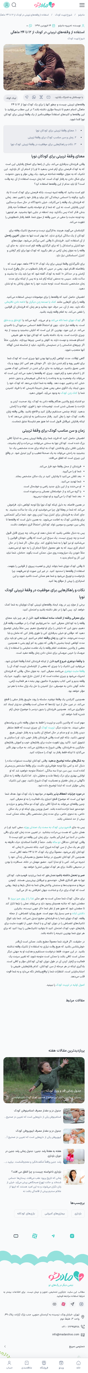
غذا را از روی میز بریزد (22, 899)
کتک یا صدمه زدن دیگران (42, 302)
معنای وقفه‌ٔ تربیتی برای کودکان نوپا (55, 131)
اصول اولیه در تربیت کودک (70, 985)
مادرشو (81, 15)
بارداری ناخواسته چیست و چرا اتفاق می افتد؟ (36, 1172)
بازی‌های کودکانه (26, 1214)
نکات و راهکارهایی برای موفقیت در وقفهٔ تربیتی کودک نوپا (42, 144)
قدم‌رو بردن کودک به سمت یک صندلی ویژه (47, 827)
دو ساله (56, 842)
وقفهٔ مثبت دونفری (74, 671)
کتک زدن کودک (69, 393)
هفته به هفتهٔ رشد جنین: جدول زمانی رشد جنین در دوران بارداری (33, 1153)
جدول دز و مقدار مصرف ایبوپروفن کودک (38, 1131)
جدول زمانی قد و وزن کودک (63, 1091)
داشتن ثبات (78, 913)
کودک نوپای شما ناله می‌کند (66, 320)
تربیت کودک (47, 728)
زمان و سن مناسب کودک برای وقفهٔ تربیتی (50, 137)
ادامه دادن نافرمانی (14, 302)
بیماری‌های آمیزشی (55, 1214)
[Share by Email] (48, 97)
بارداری (78, 1214)
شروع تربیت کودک (63, 15)
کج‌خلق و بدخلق (13, 320)
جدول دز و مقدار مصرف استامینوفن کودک (37, 1111)
